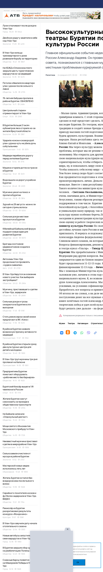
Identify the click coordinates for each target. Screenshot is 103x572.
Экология (7, 44)
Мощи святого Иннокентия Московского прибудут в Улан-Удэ (19, 429)
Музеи (62, 323)
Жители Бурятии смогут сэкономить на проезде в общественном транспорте (17, 401)
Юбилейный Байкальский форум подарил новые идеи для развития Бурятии (19, 231)
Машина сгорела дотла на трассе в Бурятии (20, 169)
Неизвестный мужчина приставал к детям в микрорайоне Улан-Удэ (20, 443)
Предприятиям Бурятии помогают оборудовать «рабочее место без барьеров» (19, 374)
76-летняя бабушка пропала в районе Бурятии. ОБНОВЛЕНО (18, 100)
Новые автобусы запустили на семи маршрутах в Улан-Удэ (18, 537)
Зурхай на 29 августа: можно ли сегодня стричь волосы (19, 206)
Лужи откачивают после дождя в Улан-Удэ (19, 27)
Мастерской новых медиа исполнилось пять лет (16, 467)
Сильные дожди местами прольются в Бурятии (15, 218)
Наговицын (83, 323)
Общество (7, 62)
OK (78, 562)
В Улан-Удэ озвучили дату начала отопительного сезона (20, 525)
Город (5, 32)
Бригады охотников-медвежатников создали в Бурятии (16, 246)
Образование (8, 472)
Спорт (5, 116)
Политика (50, 75)
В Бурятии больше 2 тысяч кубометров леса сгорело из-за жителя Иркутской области (19, 128)
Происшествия (9, 149)
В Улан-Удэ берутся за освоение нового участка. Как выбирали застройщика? (19, 277)
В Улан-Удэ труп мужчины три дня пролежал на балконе (20, 361)
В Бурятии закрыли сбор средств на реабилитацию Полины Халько (20, 549)
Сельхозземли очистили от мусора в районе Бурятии (17, 455)
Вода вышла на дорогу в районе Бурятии (19, 181)
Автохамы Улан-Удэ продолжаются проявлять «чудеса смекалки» (16, 262)
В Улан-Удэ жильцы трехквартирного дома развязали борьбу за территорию (20, 55)
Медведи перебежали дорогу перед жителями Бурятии (18, 157)
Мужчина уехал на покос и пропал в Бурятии (16, 194)
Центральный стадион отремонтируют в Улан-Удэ (17, 112)
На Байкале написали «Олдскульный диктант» (15, 415)
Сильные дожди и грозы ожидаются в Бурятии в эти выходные (17, 304)
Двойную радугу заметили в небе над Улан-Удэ (20, 39)
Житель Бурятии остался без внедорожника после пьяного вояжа (18, 480)
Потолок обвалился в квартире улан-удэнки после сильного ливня (19, 86)
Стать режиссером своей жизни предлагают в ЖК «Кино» (19, 318)
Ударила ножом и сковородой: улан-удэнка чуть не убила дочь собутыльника (19, 143)
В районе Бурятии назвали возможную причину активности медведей (19, 331)
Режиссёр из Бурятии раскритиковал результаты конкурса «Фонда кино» (17, 511)
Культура (6, 517)
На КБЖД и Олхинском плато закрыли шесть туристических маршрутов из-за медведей (18, 70)
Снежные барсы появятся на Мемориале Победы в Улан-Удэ (18, 562)
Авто (5, 268)
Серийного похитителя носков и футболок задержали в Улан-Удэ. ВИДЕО (20, 496)
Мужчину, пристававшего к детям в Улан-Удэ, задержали (20, 291)
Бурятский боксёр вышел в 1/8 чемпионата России (18, 388)
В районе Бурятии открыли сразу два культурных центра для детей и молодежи (20, 347)
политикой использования (86, 552)
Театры (71, 323)
